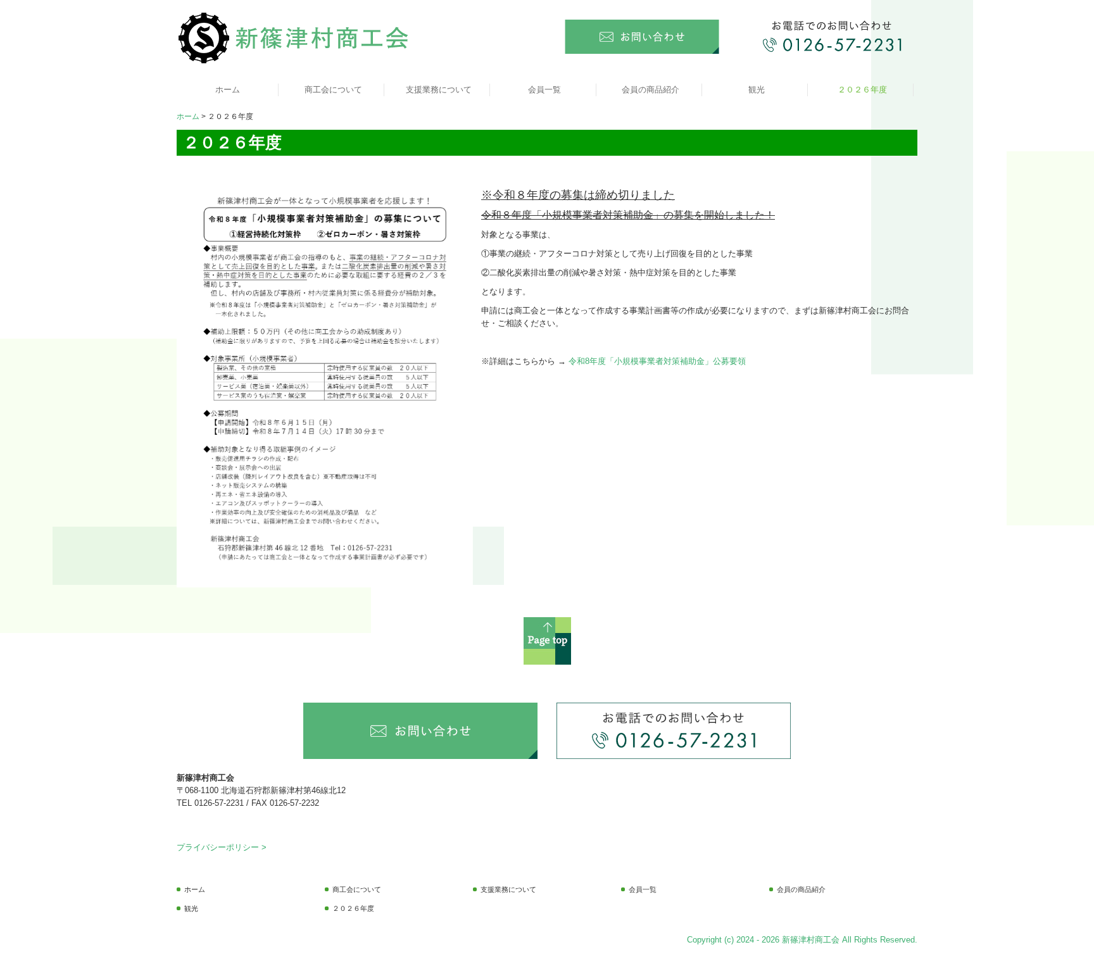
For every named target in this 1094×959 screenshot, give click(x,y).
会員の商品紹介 (650, 89)
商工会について (333, 89)
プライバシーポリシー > (222, 847)
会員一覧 (544, 89)
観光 (756, 89)
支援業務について (439, 89)
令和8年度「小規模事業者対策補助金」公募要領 (657, 361)
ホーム (227, 89)
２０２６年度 (862, 89)
